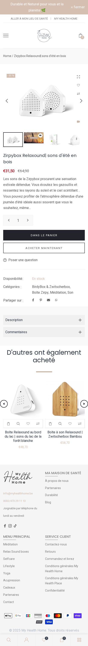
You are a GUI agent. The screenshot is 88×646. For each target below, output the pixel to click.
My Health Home (65, 18)
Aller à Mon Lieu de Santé (29, 18)
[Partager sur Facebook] (33, 300)
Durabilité (51, 495)
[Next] (78, 100)
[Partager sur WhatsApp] (56, 300)
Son (70, 292)
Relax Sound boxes (16, 551)
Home (7, 56)
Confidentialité (55, 590)
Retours (50, 551)
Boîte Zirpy (40, 292)
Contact (8, 602)
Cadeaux (9, 587)
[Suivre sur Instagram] (10, 526)
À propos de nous (57, 480)
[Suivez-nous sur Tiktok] (15, 526)
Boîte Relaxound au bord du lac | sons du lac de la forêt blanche (23, 436)
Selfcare (9, 559)
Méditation (58, 292)
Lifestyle (9, 566)
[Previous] (10, 100)
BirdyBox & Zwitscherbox (51, 287)
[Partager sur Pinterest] (41, 300)
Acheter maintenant (44, 248)
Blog (48, 502)
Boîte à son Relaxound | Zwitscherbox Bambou (65, 434)
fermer (79, 7)
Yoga (6, 573)
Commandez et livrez (59, 559)
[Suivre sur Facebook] (5, 526)
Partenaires (53, 488)
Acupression (11, 580)
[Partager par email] (48, 300)
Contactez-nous (56, 544)
